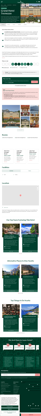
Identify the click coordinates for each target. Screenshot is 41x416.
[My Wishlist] (39, 2)
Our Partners (15, 392)
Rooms (14, 24)
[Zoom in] (37, 186)
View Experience (11, 330)
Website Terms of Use (5, 386)
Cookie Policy (3, 388)
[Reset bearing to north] (37, 189)
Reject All (10, 409)
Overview (3, 24)
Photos (9, 24)
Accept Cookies (10, 406)
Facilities (19, 24)
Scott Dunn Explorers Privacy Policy (6, 392)
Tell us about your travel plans (37, 2)
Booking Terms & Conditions (5, 385)
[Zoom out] (37, 188)
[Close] (18, 396)
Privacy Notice (3, 389)
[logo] (20, 2)
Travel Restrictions (16, 386)
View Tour (11, 251)
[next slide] (39, 13)
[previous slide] (22, 13)
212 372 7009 (11, 82)
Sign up (37, 374)
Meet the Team (16, 389)
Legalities (2, 394)
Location (25, 24)
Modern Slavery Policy (4, 383)
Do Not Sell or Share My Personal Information (10, 412)
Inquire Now (34, 81)
